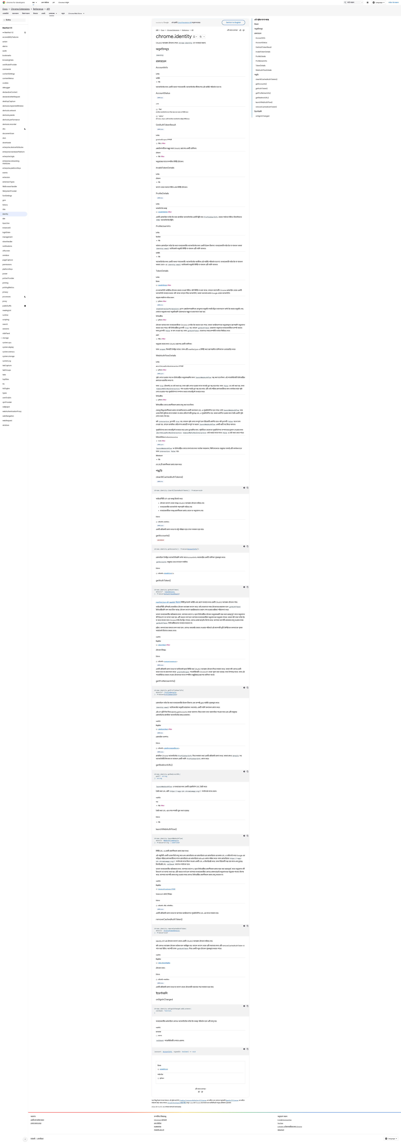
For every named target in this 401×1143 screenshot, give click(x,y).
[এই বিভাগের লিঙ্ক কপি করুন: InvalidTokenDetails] (176, 168)
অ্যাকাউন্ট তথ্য (168, 573)
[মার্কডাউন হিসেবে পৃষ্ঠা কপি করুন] (201, 36)
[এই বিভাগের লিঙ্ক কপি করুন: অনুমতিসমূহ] (171, 49)
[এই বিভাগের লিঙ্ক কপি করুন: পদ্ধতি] (164, 471)
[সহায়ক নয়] (243, 30)
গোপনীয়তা (40, 1138)
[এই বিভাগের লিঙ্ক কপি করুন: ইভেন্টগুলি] (170, 993)
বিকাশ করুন (26, 13)
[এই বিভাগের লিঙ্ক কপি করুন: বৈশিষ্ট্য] (162, 73)
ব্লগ (54, 2)
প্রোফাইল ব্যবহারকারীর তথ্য (171, 748)
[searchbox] (14, 20)
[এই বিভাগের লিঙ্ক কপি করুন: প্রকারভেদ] (168, 61)
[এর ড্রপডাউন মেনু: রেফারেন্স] (57, 13)
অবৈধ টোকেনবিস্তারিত (164, 963)
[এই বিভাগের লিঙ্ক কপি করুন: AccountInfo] (170, 67)
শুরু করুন (15, 13)
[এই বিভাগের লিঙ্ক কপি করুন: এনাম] (161, 103)
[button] (13, 338)
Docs (5, 9)
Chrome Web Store (75, 13)
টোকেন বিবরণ (162, 645)
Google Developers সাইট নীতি (177, 1103)
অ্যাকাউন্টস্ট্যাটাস (163, 212)
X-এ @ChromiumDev (285, 1120)
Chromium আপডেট (160, 1120)
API (48, 9)
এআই (43, 13)
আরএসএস (281, 1130)
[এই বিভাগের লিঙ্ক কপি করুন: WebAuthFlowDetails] (178, 356)
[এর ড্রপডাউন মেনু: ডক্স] (36, 2)
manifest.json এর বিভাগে (168, 602)
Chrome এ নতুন (63, 2)
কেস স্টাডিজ (45, 2)
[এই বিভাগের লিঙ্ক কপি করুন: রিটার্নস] (162, 516)
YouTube (280, 1123)
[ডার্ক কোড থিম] (244, 487)
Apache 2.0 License (232, 1100)
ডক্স (33, 2)
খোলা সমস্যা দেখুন (36, 1123)
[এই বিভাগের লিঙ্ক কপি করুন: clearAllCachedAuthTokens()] (185, 477)
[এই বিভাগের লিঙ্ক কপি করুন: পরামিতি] (163, 636)
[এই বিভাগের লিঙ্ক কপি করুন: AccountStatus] (172, 93)
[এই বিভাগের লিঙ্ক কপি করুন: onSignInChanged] (175, 999)
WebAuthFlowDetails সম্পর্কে (166, 889)
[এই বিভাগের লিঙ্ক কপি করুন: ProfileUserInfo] (173, 226)
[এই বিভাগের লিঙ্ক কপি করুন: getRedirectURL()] (175, 765)
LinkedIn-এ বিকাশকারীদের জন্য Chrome (290, 1127)
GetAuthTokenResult (171, 594)
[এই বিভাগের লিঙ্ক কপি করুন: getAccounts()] (172, 536)
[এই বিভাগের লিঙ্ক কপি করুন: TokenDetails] (170, 271)
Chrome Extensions (20, 9)
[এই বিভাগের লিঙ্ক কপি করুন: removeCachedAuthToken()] (184, 919)
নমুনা (63, 13)
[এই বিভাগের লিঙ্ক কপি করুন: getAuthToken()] (173, 580)
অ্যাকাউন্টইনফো (162, 285)
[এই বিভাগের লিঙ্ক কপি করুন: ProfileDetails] (171, 193)
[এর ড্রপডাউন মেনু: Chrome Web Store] (84, 13)
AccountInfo (192, 549)
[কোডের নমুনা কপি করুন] (247, 487)
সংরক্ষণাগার (157, 1127)
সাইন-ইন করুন (393, 2)
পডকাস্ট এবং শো (159, 1130)
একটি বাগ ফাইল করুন (37, 1120)
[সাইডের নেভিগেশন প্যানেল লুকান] (25, 1139)
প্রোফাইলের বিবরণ (163, 729)
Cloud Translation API (185, 22)
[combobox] (353, 2)
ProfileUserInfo (170, 694)
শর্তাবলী (33, 1138)
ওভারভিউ (5, 13)
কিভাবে (35, 13)
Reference (38, 9)
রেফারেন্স (52, 13)
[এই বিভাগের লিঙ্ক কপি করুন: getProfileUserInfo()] (177, 681)
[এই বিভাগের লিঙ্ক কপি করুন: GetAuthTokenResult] (178, 125)
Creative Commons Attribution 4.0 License (192, 1100)
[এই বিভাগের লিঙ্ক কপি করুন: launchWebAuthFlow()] (179, 829)
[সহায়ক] (240, 30)
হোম (157, 30)
